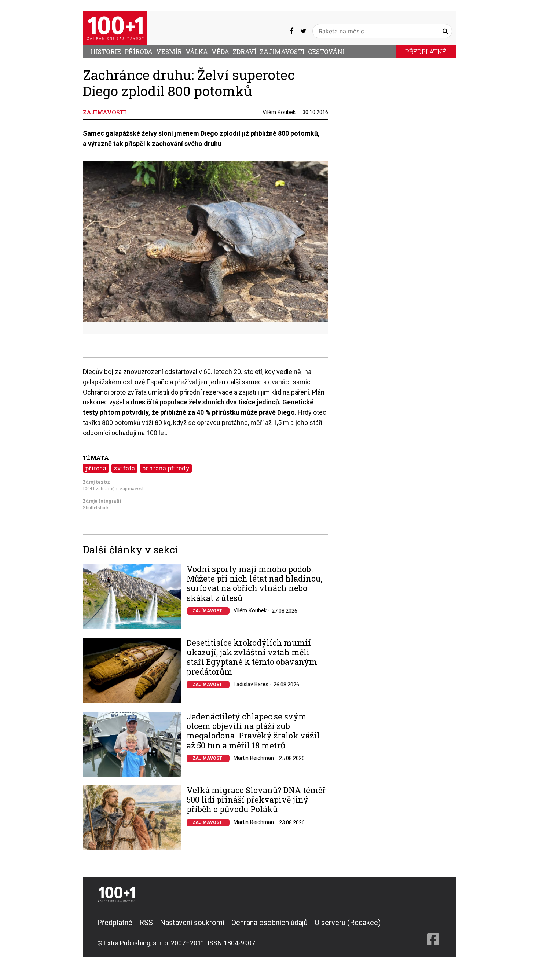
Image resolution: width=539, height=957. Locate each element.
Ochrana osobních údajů (269, 922)
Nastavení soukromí (192, 922)
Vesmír (169, 51)
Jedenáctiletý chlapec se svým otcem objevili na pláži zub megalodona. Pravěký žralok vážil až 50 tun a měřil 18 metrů (253, 731)
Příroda (139, 51)
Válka (197, 51)
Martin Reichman (254, 758)
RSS (146, 922)
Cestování (326, 51)
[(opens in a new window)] (291, 31)
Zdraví (244, 51)
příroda (95, 468)
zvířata (124, 468)
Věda (220, 51)
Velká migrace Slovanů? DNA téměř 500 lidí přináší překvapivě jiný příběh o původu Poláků (256, 799)
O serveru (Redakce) (348, 922)
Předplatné (425, 51)
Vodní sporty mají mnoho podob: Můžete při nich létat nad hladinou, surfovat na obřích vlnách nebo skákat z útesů (254, 583)
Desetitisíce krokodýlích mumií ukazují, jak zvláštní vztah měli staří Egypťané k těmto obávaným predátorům (252, 657)
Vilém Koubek (279, 112)
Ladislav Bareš (251, 684)
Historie (106, 51)
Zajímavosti (282, 51)
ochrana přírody (166, 468)
